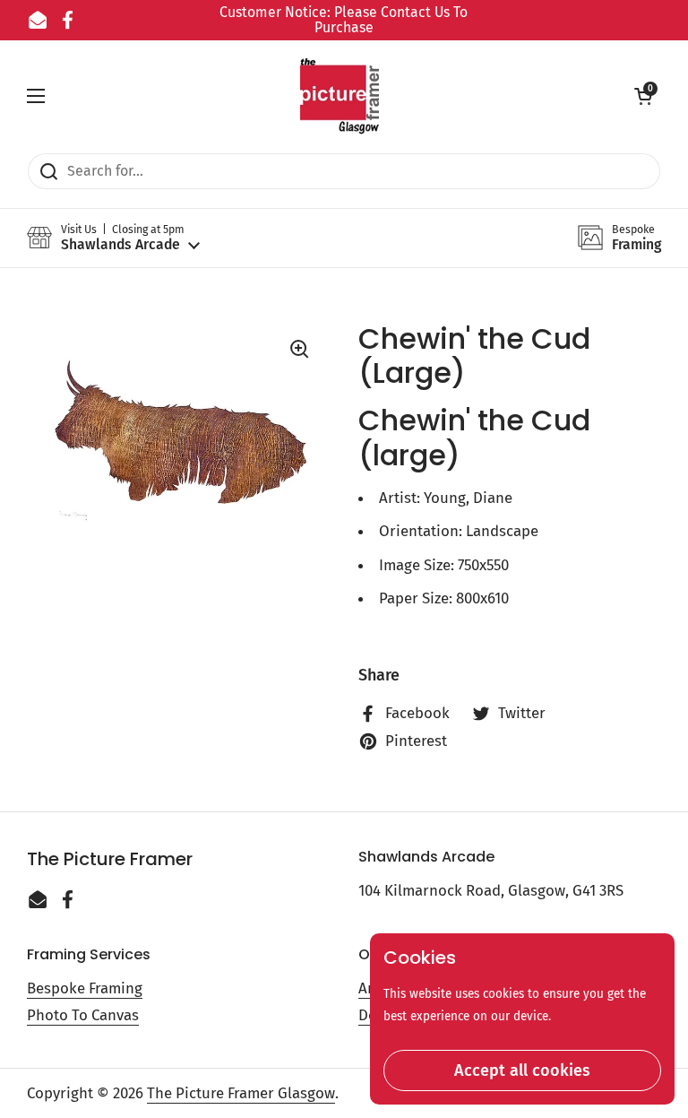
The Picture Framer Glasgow (241, 1093)
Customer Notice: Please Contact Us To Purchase (343, 20)
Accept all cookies (522, 1070)
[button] (643, 96)
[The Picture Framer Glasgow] (339, 96)
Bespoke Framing (84, 988)
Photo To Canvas (83, 1015)
